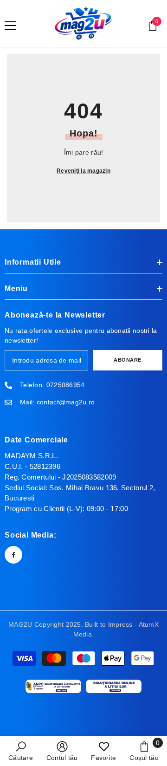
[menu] (10, 25)
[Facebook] (13, 555)
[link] (20, 751)
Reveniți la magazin (83, 171)
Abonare (127, 360)
